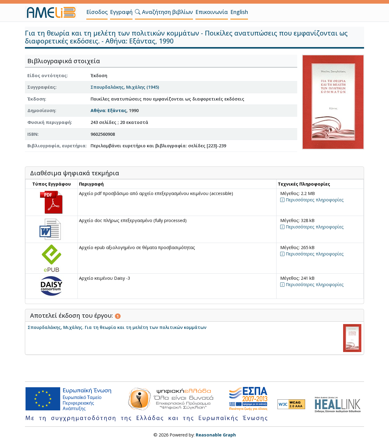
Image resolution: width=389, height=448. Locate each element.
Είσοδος (97, 11)
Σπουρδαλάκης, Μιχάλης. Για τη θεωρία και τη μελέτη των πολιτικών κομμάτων (117, 327)
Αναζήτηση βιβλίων (166, 11)
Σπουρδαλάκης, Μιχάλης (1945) (125, 87)
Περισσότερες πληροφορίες (314, 200)
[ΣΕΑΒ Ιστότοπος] (339, 404)
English (239, 11)
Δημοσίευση (41, 110)
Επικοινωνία (211, 11)
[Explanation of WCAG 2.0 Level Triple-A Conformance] (291, 404)
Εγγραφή (121, 11)
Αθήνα (98, 110)
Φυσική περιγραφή (49, 122)
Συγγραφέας (41, 87)
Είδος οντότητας (47, 75)
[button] (137, 11)
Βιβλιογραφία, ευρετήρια (56, 146)
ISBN (32, 134)
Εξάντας (117, 110)
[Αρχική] (53, 12)
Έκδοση (36, 99)
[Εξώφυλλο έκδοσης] (333, 101)
